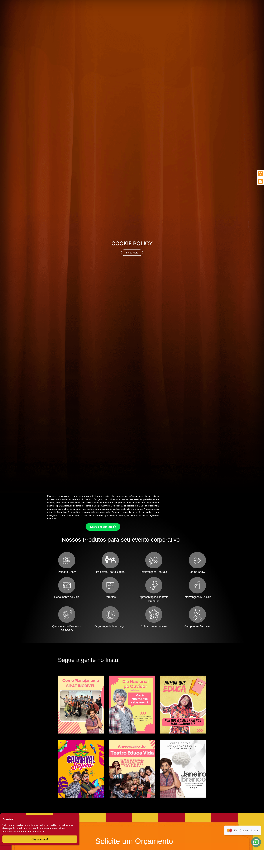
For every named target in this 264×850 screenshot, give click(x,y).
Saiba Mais (132, 252)
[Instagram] (260, 173)
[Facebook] (260, 181)
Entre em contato (101, 526)
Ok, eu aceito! (39, 839)
